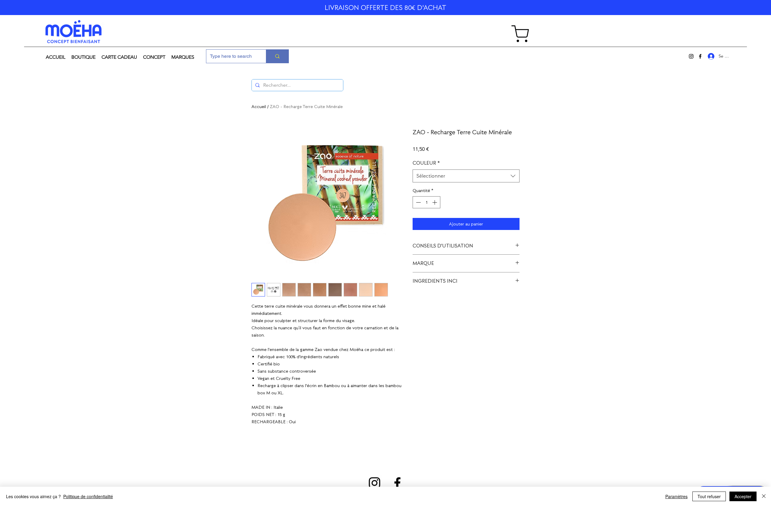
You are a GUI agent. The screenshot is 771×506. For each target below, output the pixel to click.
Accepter (743, 496)
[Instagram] (691, 56)
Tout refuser (709, 496)
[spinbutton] (426, 202)
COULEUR (426, 163)
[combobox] (466, 175)
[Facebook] (700, 56)
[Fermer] (763, 496)
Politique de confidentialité (88, 496)
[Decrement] (418, 202)
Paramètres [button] (676, 496)
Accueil (258, 107)
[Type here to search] (277, 56)
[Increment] (435, 202)
